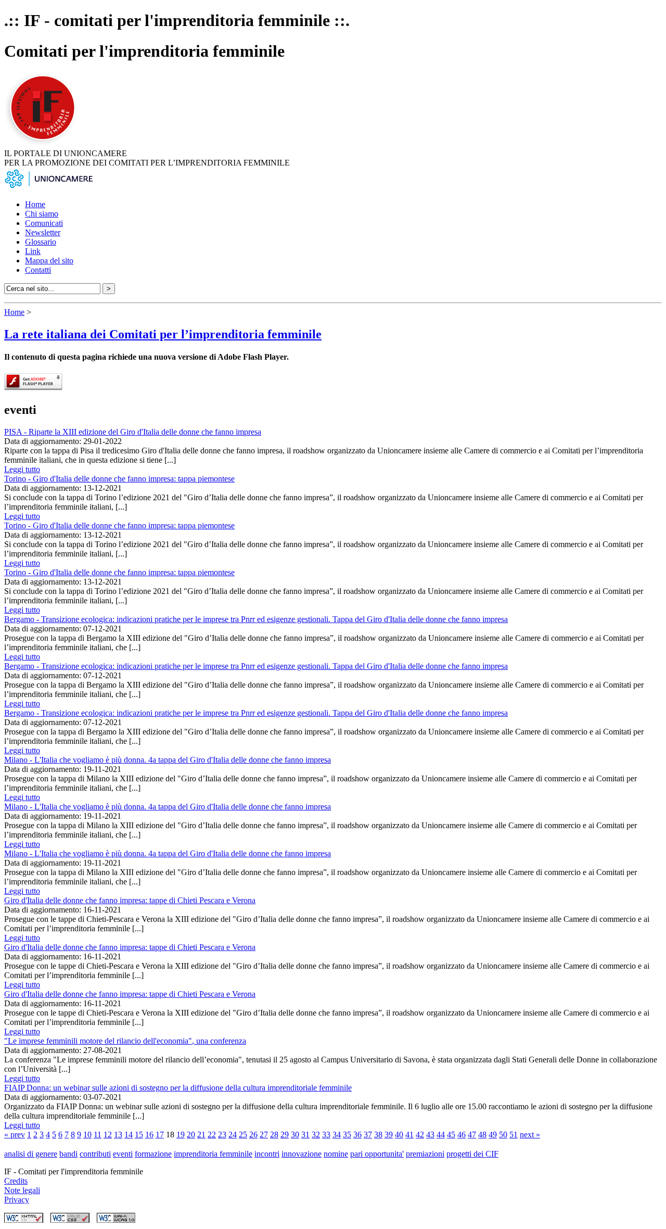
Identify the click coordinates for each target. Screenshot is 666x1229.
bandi (68, 1153)
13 (118, 1134)
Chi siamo (41, 213)
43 (430, 1134)
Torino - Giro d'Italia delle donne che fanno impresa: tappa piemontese (119, 478)
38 (378, 1134)
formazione (153, 1153)
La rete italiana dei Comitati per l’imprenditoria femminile (163, 334)
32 (316, 1134)
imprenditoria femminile (213, 1153)
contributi (95, 1153)
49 (493, 1134)
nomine (336, 1153)
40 (399, 1134)
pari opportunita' (377, 1153)
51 (513, 1134)
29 (284, 1134)
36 (357, 1134)
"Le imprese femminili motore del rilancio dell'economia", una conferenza (125, 1040)
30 (295, 1134)
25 (243, 1134)
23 (222, 1134)
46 (461, 1134)
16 (149, 1134)
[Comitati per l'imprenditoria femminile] (44, 144)
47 (472, 1134)
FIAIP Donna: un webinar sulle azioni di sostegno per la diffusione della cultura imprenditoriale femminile (178, 1087)
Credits (16, 1180)
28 (274, 1134)
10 (87, 1134)
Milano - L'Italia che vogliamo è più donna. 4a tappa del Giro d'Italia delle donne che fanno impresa (167, 759)
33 (326, 1134)
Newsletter (42, 232)
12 (108, 1134)
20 (191, 1134)
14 (128, 1134)
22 (212, 1134)
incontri (266, 1153)
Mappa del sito (49, 260)
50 (503, 1134)
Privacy (16, 1199)
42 (420, 1134)
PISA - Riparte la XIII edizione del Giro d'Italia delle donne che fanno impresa (132, 431)
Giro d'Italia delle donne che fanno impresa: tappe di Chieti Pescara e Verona (129, 900)
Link (33, 251)
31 (305, 1134)
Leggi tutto (22, 469)
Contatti (38, 269)
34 (336, 1134)
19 (180, 1134)
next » (530, 1134)
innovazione (301, 1153)
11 (97, 1134)
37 (368, 1134)
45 (451, 1134)
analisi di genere (30, 1153)
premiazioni (425, 1153)
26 (253, 1134)
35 (347, 1134)
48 (482, 1134)
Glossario (40, 241)
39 (389, 1134)
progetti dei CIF (472, 1153)
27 (264, 1134)
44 (441, 1134)
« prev (14, 1134)
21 (201, 1134)
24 (232, 1134)
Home (35, 204)
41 (409, 1134)
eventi (123, 1153)
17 (160, 1134)
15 (139, 1134)
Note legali (22, 1190)
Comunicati (44, 223)
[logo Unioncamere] (48, 186)
